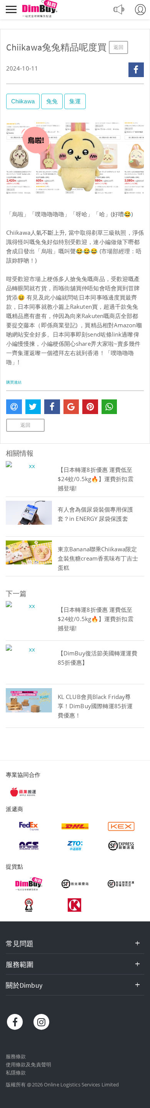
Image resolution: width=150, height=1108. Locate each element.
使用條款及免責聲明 (28, 1064)
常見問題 (19, 943)
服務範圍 (19, 964)
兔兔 (52, 101)
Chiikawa (23, 101)
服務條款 (16, 1056)
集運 (75, 101)
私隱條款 (16, 1072)
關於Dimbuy (24, 985)
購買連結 (14, 382)
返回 (118, 47)
